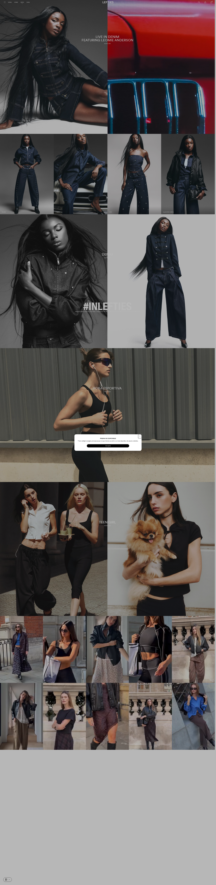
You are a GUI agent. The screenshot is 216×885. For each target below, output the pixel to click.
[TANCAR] (140, 436)
